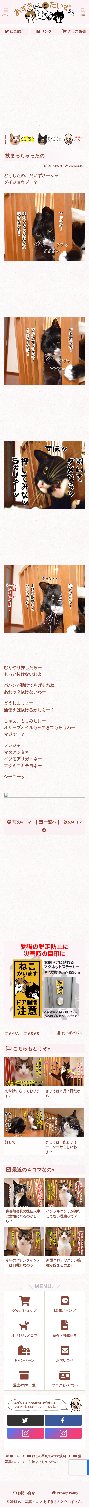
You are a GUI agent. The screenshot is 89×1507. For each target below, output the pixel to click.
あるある (33, 1033)
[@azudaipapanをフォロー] (63, 1420)
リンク (46, 31)
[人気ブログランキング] (44, 796)
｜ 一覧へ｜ (47, 822)
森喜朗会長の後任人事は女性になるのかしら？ (23, 1216)
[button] (79, 959)
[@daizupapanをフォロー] (25, 1420)
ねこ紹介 (16, 31)
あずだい (14, 1033)
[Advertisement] (44, 84)
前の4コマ (21, 822)
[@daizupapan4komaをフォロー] (25, 1433)
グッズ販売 (76, 31)
